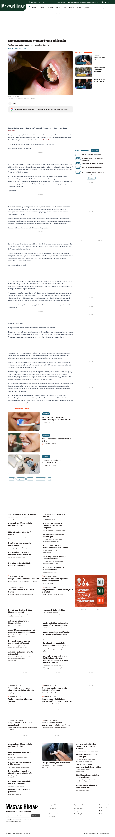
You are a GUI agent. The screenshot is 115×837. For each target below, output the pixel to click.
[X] (108, 2)
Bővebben (91, 178)
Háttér (58, 7)
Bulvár (79, 7)
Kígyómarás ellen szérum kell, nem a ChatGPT (93, 168)
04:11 (78, 167)
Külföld (42, 7)
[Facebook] (103, 2)
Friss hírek (33, 2)
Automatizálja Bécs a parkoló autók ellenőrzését (100, 69)
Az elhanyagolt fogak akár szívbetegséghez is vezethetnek (56, 418)
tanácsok (30, 479)
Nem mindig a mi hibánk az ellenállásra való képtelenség (93, 173)
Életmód (71, 7)
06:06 (78, 158)
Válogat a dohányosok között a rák (100, 57)
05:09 (78, 163)
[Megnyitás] (29, 7)
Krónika (81, 75)
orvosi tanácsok (40, 479)
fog (50, 479)
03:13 (78, 172)
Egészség (46, 413)
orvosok (12, 479)
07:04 (78, 155)
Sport (64, 7)
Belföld (34, 7)
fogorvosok (21, 479)
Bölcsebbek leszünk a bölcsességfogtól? (51, 461)
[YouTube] (105, 2)
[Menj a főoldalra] (13, 6)
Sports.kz (11, 130)
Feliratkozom (35, 815)
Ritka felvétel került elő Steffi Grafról (99, 80)
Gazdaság (50, 7)
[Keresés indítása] (102, 7)
